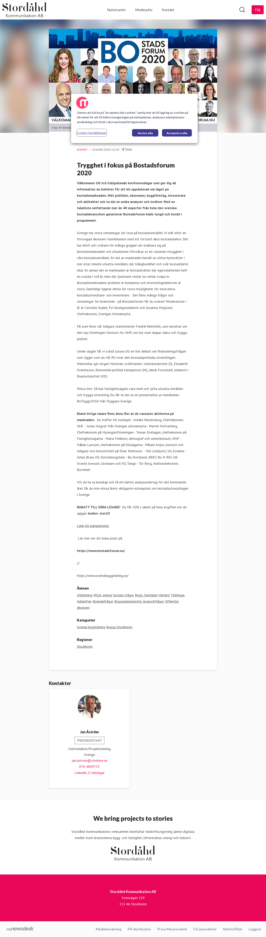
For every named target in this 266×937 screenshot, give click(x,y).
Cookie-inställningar (91, 133)
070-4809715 (89, 766)
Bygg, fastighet (146, 595)
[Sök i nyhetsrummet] (242, 10)
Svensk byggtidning (91, 627)
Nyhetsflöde (232, 929)
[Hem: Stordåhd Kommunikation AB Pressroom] (24, 9)
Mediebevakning (108, 929)
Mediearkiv (143, 10)
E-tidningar (96, 772)
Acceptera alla (176, 133)
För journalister (205, 929)
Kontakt (168, 10)
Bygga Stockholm (119, 627)
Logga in (254, 929)
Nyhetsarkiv (116, 10)
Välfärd (164, 595)
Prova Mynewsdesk (172, 929)
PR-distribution (139, 929)
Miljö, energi (102, 595)
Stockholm (85, 646)
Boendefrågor (103, 601)
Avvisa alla (145, 133)
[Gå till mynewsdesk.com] (20, 929)
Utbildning (84, 595)
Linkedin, (81, 772)
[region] (134, 118)
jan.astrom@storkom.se (89, 760)
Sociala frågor (123, 595)
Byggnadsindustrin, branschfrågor (139, 601)
